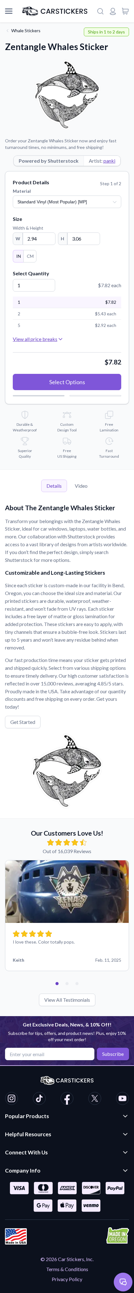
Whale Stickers (26, 30)
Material (22, 191)
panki (109, 161)
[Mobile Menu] (8, 11)
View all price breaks (35, 339)
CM (30, 256)
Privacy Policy (67, 1279)
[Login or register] (113, 11)
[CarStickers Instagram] (11, 1099)
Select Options (67, 382)
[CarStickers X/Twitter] (94, 1099)
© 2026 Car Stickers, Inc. (67, 1259)
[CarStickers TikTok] (39, 1099)
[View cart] (125, 11)
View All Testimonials (67, 1000)
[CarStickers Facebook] (67, 1099)
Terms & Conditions (67, 1269)
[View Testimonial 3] (77, 984)
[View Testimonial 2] (67, 984)
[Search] (100, 11)
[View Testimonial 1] (57, 984)
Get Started (22, 722)
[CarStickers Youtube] (122, 1099)
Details (54, 486)
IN (18, 256)
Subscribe (113, 1054)
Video (81, 486)
